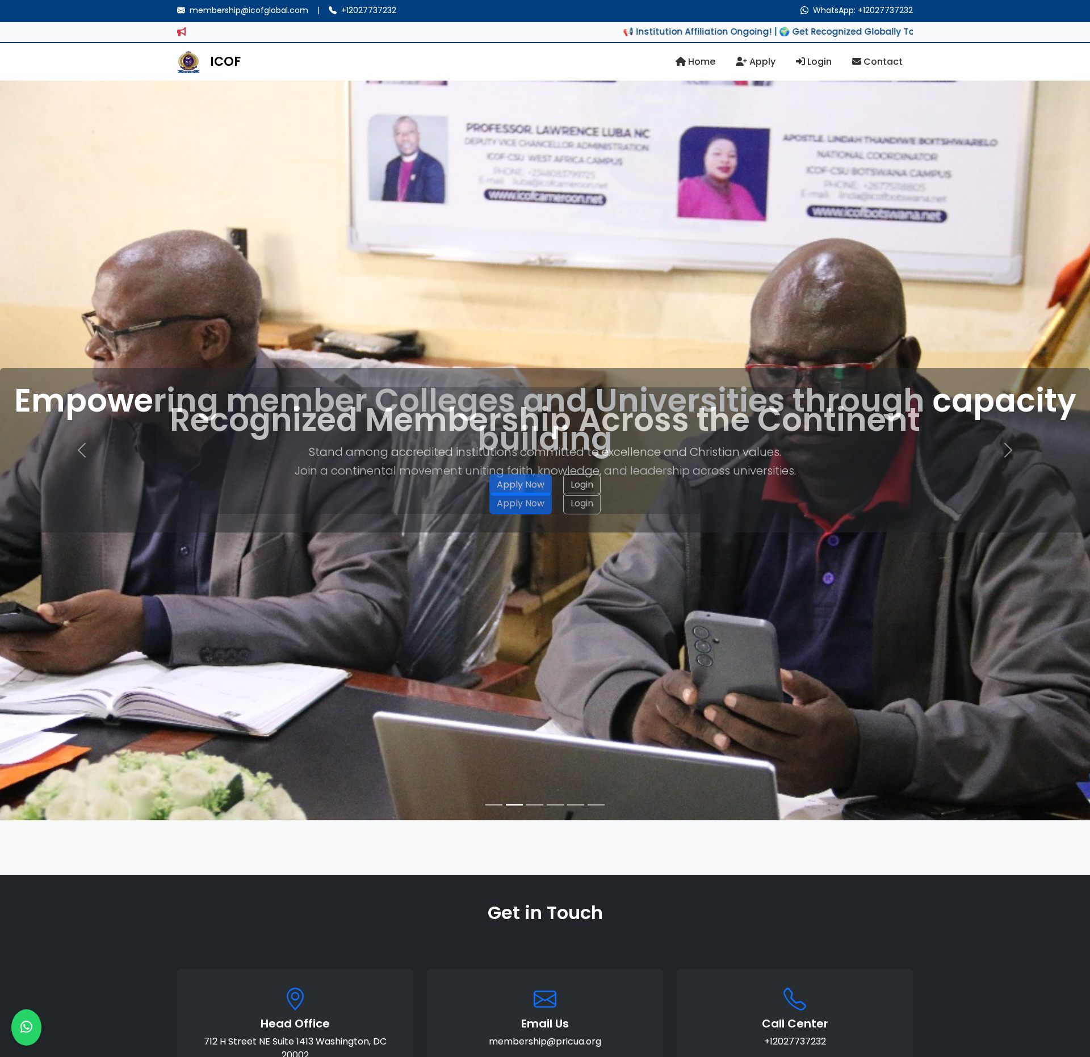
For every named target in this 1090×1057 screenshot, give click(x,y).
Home (700, 61)
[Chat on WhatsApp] (26, 1027)
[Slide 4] (555, 804)
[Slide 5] (575, 804)
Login (818, 61)
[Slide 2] (514, 804)
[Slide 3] (534, 804)
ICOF (225, 61)
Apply (761, 61)
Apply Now (520, 484)
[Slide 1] (493, 804)
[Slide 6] (596, 804)
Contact (882, 61)
